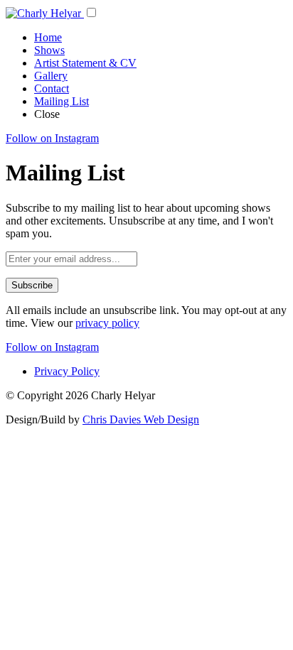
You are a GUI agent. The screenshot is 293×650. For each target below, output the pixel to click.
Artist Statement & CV (85, 63)
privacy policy (107, 323)
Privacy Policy (67, 371)
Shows (49, 50)
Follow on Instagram (52, 138)
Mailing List (61, 101)
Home (48, 37)
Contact (51, 88)
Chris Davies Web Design (140, 419)
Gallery (51, 76)
